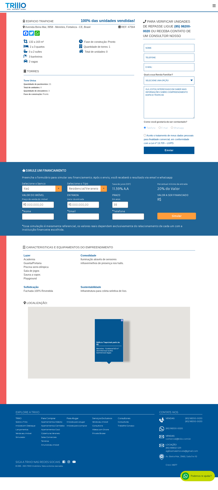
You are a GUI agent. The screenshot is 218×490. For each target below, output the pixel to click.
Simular (176, 215)
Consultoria (97, 425)
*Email (71, 211)
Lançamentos (22, 429)
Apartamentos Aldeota (51, 422)
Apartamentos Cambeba (52, 425)
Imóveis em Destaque (25, 425)
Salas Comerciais (48, 437)
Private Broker (99, 433)
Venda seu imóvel (23, 433)
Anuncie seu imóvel (50, 445)
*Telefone (118, 211)
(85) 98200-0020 (174, 428)
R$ (24, 204)
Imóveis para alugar (76, 422)
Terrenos (45, 441)
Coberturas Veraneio (50, 433)
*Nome (26, 211)
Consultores (123, 422)
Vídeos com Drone (100, 429)
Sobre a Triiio (21, 422)
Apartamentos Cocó (50, 429)
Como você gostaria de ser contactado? (165, 121)
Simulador (20, 437)
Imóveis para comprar (77, 425)
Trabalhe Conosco (126, 425)
